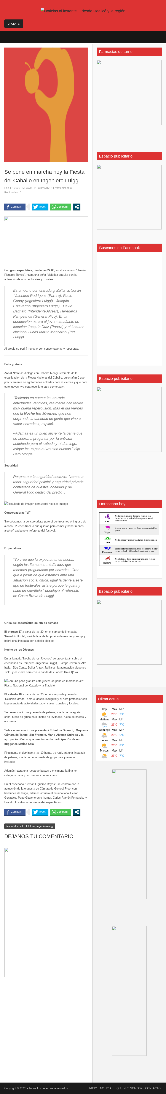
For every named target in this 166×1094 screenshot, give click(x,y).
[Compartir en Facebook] (15, 207)
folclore (30, 826)
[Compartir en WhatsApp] (60, 207)
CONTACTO (153, 1088)
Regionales (11, 192)
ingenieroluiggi (45, 826)
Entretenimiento (62, 187)
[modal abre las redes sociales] (76, 207)
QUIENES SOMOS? (129, 1088)
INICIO (92, 1088)
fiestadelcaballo (15, 826)
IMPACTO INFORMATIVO (36, 187)
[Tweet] (40, 207)
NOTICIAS (106, 1088)
